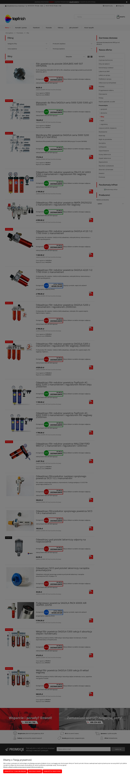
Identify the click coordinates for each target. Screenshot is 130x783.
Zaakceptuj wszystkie (52, 771)
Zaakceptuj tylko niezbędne (15, 771)
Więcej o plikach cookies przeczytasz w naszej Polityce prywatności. (23, 767)
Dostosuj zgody (35, 771)
